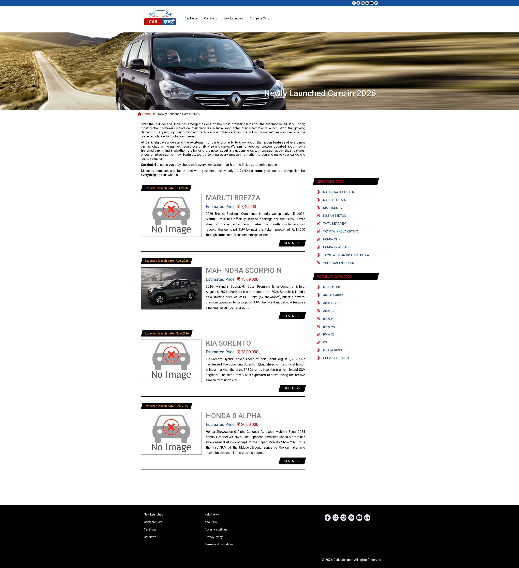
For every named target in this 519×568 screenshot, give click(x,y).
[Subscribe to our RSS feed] (367, 3)
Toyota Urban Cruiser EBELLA (345, 255)
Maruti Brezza (334, 200)
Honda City (331, 239)
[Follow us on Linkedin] (376, 3)
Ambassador (332, 295)
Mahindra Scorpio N (338, 192)
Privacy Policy (214, 537)
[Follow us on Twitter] (358, 3)
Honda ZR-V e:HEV (336, 247)
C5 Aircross (332, 350)
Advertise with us (216, 529)
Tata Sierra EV (334, 223)
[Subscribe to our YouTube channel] (372, 3)
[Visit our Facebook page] (354, 3)
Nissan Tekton (334, 216)
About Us (211, 522)
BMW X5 (328, 334)
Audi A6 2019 (331, 303)
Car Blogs (210, 18)
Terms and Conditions (219, 544)
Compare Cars (259, 18)
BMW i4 (327, 319)
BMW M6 (328, 327)
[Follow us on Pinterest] (363, 3)
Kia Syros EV (332, 208)
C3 (324, 342)
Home (146, 114)
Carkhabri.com (343, 560)
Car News (191, 18)
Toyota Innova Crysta (340, 231)
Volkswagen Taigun (338, 263)
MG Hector (331, 287)
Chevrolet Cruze (336, 358)
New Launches (233, 18)
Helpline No (212, 514)
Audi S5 (328, 311)
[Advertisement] (346, 147)
